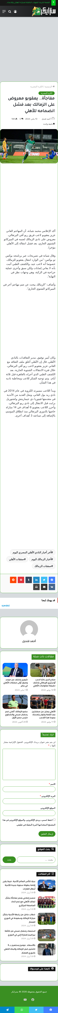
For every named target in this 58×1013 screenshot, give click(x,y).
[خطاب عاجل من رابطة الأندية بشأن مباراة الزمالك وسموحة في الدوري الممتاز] (46, 919)
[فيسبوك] (52, 580)
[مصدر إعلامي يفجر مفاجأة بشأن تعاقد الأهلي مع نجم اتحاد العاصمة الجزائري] (46, 902)
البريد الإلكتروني (47, 796)
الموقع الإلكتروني (47, 808)
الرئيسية (49, 86)
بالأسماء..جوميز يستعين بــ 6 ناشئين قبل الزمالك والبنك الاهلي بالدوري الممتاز (19, 949)
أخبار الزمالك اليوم (41, 559)
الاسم (52, 784)
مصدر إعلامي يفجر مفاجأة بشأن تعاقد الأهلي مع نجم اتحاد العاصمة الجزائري (20, 902)
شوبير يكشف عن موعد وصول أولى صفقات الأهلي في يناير (15, 683)
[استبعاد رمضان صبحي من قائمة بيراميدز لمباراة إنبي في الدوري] (46, 935)
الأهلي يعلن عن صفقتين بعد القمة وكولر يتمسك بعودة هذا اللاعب (43, 715)
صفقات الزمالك (42, 566)
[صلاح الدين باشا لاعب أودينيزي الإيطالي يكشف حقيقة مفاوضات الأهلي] (42, 670)
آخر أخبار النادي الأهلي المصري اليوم (32, 552)
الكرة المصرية (36, 86)
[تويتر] (44, 580)
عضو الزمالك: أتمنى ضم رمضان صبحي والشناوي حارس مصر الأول (16, 715)
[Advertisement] (29, 48)
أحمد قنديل (46, 119)
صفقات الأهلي (16, 559)
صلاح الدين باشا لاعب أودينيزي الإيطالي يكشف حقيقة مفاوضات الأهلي (44, 683)
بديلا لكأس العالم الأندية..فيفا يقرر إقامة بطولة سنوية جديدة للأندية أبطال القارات (19, 885)
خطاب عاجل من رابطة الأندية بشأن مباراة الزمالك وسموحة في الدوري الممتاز (19, 918)
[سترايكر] (44, 11)
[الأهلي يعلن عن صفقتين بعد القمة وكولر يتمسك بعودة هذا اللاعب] (42, 702)
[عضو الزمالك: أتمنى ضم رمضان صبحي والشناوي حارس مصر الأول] (15, 702)
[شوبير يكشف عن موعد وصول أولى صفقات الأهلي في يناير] (15, 670)
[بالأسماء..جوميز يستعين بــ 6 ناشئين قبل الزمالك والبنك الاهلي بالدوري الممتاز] (46, 949)
